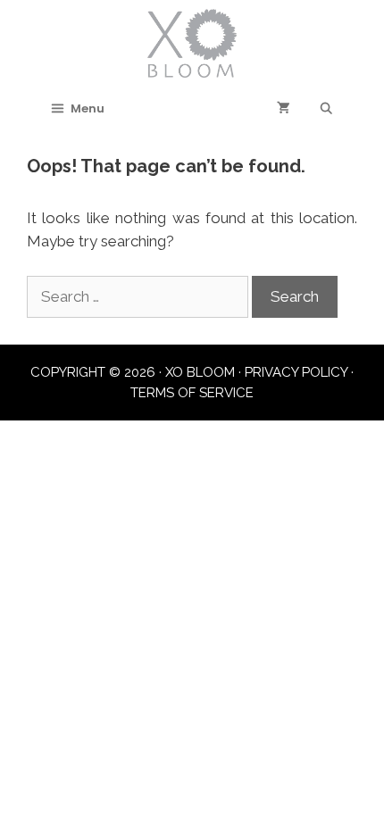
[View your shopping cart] (284, 109)
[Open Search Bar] (326, 109)
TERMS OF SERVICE (192, 393)
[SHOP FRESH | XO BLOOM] (192, 42)
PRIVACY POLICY (296, 372)
